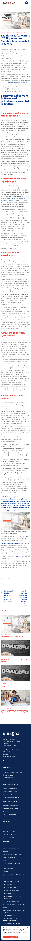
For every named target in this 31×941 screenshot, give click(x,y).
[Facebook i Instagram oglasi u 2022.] (15, 624)
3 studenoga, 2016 (6, 708)
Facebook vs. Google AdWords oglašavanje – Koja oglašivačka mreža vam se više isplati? (15, 711)
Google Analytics (9, 831)
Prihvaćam (7, 936)
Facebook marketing (20, 32)
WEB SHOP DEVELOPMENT (11, 808)
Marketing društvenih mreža (12, 923)
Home (5, 860)
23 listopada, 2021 (6, 32)
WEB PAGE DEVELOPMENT (11, 805)
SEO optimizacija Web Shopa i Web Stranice (14, 875)
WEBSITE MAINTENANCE (10, 814)
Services (6, 879)
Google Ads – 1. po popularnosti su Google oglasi (14, 911)
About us (6, 845)
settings (5, 934)
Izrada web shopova (10, 791)
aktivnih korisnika (17, 83)
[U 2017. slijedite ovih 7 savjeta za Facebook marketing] (15, 648)
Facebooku (17, 556)
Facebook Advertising (10, 825)
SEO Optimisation (8, 837)
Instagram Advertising (10, 834)
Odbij (15, 936)
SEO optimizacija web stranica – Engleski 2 (15, 897)
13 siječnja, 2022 (6, 634)
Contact (6, 851)
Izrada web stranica (10, 788)
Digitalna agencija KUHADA (12, 854)
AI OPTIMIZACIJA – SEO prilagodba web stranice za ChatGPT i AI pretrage (14, 906)
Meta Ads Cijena (8, 868)
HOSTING (5, 811)
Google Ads (7, 828)
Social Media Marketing (12, 901)
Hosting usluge (8, 794)
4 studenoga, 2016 (6, 658)
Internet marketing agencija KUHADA (12, 864)
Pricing (5, 871)
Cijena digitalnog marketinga (13, 848)
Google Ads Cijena (9, 857)
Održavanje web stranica (12, 797)
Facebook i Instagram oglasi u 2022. (12, 636)
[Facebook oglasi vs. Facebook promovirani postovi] (15, 673)
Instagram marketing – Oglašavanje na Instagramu (12, 919)
